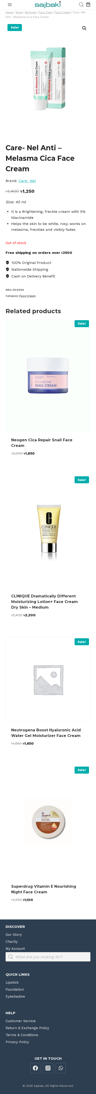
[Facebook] (35, 1068)
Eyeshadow (15, 996)
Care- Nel (27, 181)
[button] (84, 28)
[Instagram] (48, 1068)
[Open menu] (10, 4)
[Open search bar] (81, 4)
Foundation (15, 989)
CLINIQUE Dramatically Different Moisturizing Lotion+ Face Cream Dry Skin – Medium (44, 602)
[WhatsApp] (61, 1068)
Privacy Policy (17, 1042)
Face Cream (27, 296)
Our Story (14, 935)
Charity (12, 942)
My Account (15, 949)
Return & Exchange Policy (27, 1028)
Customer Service (21, 1021)
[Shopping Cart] (88, 4)
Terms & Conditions (22, 1035)
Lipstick (12, 982)
